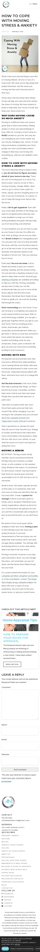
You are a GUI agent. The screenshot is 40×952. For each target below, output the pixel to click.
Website (5, 754)
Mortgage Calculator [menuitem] (13, 882)
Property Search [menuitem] (10, 835)
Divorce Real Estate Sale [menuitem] (14, 869)
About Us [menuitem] (6, 854)
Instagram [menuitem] (8, 897)
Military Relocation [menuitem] (12, 876)
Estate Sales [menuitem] (8, 872)
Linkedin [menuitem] (7, 903)
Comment (6, 687)
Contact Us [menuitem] (7, 888)
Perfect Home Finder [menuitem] (12, 845)
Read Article (12, 664)
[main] (20, 399)
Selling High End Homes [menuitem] (14, 860)
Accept (5, 949)
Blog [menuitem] (4, 885)
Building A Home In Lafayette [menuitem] (16, 866)
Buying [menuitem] (5, 842)
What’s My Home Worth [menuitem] (13, 851)
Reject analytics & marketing (22, 949)
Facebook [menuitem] (8, 894)
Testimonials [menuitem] (8, 857)
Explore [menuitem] (6, 839)
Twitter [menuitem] (7, 900)
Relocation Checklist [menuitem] (12, 879)
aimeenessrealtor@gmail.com (15, 820)
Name (5, 725)
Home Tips (5, 31)
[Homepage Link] (6, 4)
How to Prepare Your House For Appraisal (16, 638)
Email (4, 739)
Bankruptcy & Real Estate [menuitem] (14, 863)
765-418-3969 (7, 818)
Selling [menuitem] (5, 848)
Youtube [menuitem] (7, 906)
